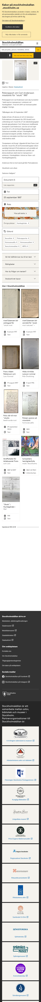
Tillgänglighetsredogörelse (11, 661)
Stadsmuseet (6, 626)
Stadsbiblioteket (7, 635)
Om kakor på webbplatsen (11, 665)
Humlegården (22, 223)
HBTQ (24, 246)
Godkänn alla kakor (12, 27)
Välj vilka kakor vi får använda (16, 34)
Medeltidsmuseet (8, 630)
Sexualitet (8, 238)
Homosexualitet (26, 242)
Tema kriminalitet (11, 246)
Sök (38, 50)
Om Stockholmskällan (10, 656)
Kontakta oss (6, 651)
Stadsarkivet (18, 87)
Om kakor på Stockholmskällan (13, 20)
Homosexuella (10, 242)
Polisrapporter (22, 238)
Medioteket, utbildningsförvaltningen (15, 621)
